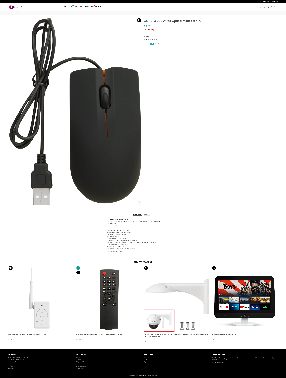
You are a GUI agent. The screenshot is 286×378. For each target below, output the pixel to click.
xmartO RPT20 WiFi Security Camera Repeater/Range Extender (27, 335)
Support (86, 6)
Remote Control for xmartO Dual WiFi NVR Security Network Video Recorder (99, 335)
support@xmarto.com (219, 362)
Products (65, 6)
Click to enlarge (139, 203)
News (92, 6)
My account (263, 1)
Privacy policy (79, 368)
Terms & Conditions (81, 366)
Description (137, 214)
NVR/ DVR (10, 366)
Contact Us (147, 359)
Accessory (11, 368)
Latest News (147, 364)
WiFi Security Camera (13, 362)
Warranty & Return (81, 364)
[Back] (9, 12)
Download (78, 6)
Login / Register (263, 7)
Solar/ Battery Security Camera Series (18, 357)
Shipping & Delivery (81, 362)
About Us (146, 357)
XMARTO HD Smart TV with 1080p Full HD (224, 335)
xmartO (145, 375)
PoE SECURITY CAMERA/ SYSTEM (16, 364)
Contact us (275, 1)
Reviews (147, 214)
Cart (268, 1)
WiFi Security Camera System (16, 359)
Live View (98, 6)
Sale (72, 6)
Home (15, 13)
